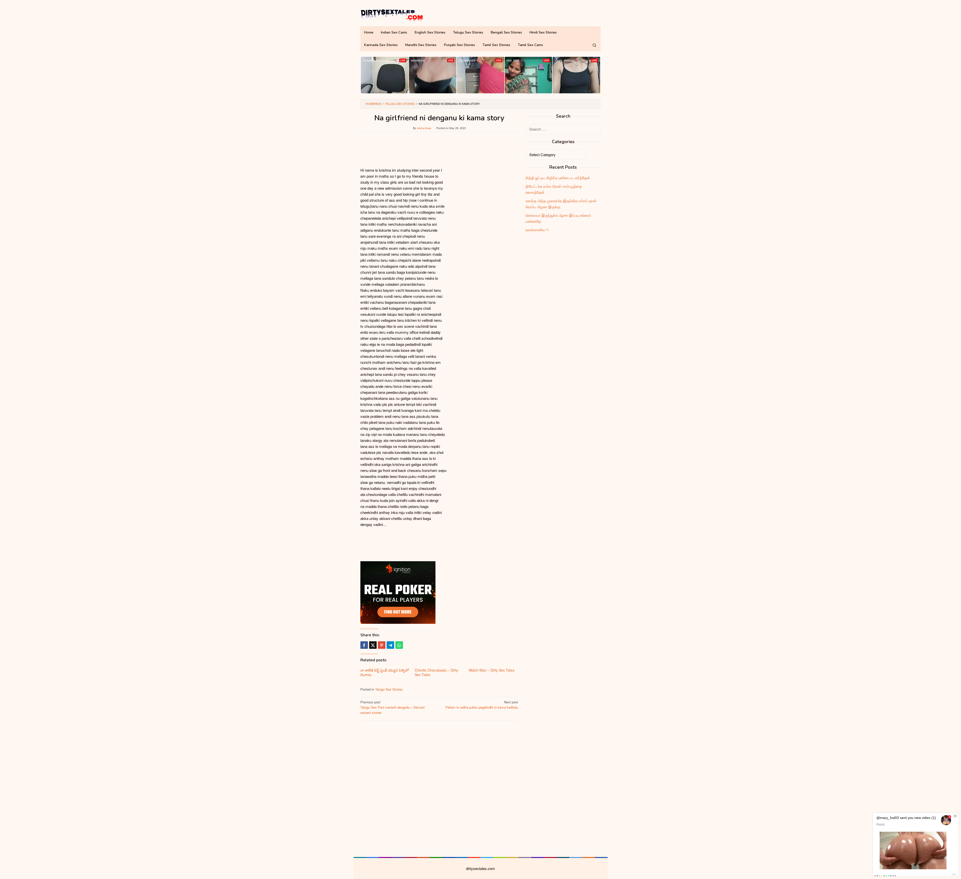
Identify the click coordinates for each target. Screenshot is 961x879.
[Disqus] (439, 787)
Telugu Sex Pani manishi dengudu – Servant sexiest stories (392, 707)
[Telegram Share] (390, 645)
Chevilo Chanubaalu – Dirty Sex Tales (436, 672)
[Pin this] (381, 645)
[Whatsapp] (399, 645)
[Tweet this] (373, 645)
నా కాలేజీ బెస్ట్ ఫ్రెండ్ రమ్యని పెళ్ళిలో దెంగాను (384, 672)
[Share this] (364, 645)
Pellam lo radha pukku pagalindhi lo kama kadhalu (481, 705)
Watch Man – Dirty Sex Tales (491, 670)
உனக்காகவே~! (537, 229)
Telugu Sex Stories (389, 689)
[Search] (594, 45)
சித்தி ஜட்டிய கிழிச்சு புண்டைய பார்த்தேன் (558, 177)
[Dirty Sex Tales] (391, 14)
